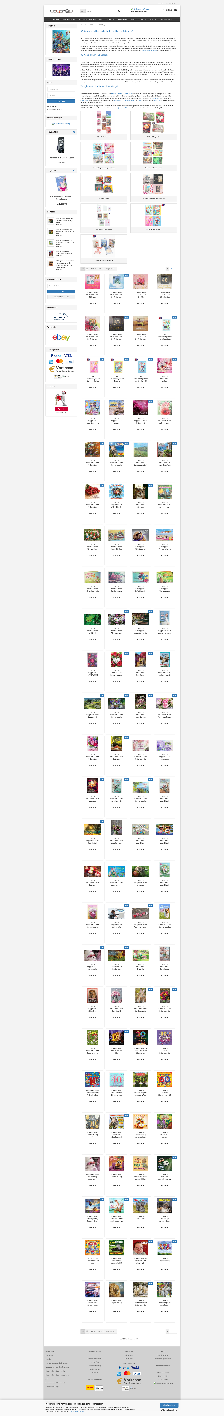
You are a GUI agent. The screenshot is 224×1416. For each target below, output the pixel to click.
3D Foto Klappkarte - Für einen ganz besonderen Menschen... (164, 756)
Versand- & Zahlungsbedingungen (57, 1363)
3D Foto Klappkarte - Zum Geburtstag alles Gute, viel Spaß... (116, 462)
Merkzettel (171, 3)
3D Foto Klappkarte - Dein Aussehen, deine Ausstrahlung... (116, 798)
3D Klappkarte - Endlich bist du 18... (116, 1050)
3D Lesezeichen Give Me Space (61, 158)
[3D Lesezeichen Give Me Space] (61, 145)
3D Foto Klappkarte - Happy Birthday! (141, 714)
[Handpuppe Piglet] (61, 183)
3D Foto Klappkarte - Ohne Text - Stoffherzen (140, 924)
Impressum (49, 1355)
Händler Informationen (95, 1359)
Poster (140, 100)
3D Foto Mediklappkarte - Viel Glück (92, 630)
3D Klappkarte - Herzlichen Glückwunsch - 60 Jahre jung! (164, 1092)
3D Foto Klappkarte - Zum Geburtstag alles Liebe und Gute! (92, 924)
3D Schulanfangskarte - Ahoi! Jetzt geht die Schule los (141, 378)
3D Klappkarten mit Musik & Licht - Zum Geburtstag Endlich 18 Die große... (116, 294)
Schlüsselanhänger (128, 100)
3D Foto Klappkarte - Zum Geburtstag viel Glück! (92, 1050)
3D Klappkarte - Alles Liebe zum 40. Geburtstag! (116, 1092)
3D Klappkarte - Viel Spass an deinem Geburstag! (164, 1134)
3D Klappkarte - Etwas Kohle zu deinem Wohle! (116, 1260)
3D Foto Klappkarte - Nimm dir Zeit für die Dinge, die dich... (140, 420)
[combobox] (97, 269)
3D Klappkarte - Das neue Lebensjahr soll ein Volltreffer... (164, 1176)
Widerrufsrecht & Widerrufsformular (57, 1367)
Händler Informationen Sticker (55, 1371)
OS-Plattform (95, 1362)
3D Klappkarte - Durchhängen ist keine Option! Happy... (165, 1302)
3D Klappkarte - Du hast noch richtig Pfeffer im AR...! (92, 1092)
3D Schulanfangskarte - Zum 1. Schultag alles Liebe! (93, 378)
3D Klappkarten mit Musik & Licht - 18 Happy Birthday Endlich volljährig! (92, 294)
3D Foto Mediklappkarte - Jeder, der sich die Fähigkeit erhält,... (140, 630)
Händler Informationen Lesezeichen (57, 1375)
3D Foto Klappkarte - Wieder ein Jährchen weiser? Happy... (140, 504)
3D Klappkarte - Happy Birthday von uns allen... (140, 1134)
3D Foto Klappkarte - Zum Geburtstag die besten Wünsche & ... (140, 756)
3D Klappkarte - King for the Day (116, 1301)
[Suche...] (119, 11)
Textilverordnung (94, 1369)
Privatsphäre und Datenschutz (55, 1383)
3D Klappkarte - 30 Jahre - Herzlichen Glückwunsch (140, 1050)
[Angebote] (74, 170)
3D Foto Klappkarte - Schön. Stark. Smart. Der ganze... (92, 1008)
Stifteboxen (84, 100)
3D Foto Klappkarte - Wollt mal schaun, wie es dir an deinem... (164, 672)
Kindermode (122, 19)
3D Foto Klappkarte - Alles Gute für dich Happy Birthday (116, 1008)
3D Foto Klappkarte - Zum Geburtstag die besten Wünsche (164, 1008)
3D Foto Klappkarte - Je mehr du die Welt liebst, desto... (165, 462)
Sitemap (95, 1372)
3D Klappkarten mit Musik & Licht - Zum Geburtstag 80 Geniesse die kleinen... (140, 336)
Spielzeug (110, 19)
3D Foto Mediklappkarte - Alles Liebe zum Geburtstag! (165, 588)
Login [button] (161, 3)
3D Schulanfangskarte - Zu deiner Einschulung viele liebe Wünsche (117, 378)
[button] (82, 269)
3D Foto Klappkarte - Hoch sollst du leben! (164, 420)
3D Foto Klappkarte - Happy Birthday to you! (92, 420)
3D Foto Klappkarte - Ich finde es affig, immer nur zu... (116, 924)
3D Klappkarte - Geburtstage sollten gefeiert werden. (164, 1218)
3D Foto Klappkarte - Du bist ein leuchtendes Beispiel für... (116, 420)
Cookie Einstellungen (52, 1387)
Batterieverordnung (95, 1366)
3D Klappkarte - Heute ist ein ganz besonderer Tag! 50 (140, 1092)
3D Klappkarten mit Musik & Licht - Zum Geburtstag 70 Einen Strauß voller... (92, 336)
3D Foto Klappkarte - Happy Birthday (140, 840)
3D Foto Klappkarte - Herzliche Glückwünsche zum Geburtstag (141, 966)
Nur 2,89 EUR (61, 204)
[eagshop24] (61, 10)
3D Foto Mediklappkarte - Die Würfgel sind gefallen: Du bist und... (141, 588)
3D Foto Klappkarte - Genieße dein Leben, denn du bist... (164, 966)
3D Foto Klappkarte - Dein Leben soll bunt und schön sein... (116, 882)
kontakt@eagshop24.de (149, 50)
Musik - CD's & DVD (138, 19)
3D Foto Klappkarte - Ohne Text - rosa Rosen (164, 714)
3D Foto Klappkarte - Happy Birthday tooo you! (164, 798)
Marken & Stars (166, 19)
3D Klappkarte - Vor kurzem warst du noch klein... (140, 1176)
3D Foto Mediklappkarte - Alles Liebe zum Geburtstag (116, 630)
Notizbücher (155, 98)
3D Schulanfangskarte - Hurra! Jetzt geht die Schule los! (165, 336)
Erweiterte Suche (61, 297)
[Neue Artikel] (74, 132)
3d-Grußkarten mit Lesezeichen (121, 94)
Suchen (61, 292)
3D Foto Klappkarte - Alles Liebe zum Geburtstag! (92, 798)
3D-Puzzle (157, 100)
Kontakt (48, 1359)
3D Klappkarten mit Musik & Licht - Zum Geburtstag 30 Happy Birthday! (116, 336)
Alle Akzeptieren (169, 1405)
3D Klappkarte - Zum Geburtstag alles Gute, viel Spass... (116, 1134)
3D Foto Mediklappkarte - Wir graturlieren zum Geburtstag (92, 546)
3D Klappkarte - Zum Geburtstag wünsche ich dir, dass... (92, 1302)
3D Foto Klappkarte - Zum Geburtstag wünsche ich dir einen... (92, 756)
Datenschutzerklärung (76, 1411)
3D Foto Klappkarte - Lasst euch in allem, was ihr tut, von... (164, 630)
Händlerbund (129, 1359)
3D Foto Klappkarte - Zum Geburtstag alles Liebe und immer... (140, 798)
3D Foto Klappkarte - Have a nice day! (140, 882)
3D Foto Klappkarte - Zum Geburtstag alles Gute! (116, 714)
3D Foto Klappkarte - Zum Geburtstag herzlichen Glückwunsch (92, 504)
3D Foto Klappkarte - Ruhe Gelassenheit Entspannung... (92, 714)
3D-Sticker (117, 100)
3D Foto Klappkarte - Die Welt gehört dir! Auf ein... (116, 504)
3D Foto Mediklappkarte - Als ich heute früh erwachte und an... (92, 588)
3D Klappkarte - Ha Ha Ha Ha (140, 1217)
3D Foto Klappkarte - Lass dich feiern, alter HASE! (140, 1008)
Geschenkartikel (69, 19)
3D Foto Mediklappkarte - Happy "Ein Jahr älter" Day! (116, 546)
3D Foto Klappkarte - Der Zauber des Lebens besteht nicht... (116, 966)
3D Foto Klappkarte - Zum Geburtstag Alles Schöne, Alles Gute (164, 924)
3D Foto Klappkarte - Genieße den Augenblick (140, 672)
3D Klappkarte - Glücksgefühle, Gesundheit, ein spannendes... (92, 1218)
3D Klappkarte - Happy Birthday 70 (92, 1134)
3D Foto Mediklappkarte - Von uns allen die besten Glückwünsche (165, 546)
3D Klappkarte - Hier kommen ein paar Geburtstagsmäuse (93, 1260)
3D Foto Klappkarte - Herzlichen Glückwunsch (165, 378)
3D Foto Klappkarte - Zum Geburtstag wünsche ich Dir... (92, 462)
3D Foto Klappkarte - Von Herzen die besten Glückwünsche (116, 672)
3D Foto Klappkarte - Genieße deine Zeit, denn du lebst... (140, 462)
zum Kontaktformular (163, 1366)
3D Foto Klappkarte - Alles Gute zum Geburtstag (116, 756)
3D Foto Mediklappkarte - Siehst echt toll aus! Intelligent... (141, 546)
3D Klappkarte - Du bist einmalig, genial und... (92, 1176)
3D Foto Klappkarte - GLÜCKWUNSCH (92, 672)
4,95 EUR (61, 162)
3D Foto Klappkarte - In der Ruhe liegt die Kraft (92, 840)
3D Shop (56, 19)
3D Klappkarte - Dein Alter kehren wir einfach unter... (116, 1218)
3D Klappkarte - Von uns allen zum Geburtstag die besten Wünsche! (140, 1302)
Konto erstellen (52, 106)
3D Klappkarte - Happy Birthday (116, 1175)
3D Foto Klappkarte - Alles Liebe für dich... (116, 840)
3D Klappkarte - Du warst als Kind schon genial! (140, 1260)
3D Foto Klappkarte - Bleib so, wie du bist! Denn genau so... (164, 504)
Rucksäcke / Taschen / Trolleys (91, 19)
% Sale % (152, 19)
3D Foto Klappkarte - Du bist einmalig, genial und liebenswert (92, 966)
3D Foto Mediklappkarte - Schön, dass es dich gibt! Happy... (116, 588)
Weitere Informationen (169, 1410)
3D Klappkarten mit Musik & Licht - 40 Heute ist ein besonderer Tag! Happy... (164, 294)
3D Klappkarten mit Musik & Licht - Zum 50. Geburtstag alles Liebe (140, 294)
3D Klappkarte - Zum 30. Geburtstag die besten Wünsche (165, 1050)
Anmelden (61, 101)
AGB (47, 1379)
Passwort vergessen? (54, 109)
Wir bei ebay (129, 1355)
